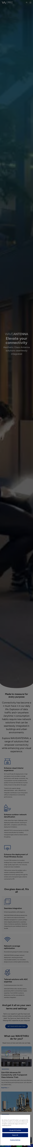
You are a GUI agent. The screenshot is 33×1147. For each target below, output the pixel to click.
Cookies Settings (15, 1140)
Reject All (15, 1135)
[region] (15, 1130)
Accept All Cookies (15, 1130)
